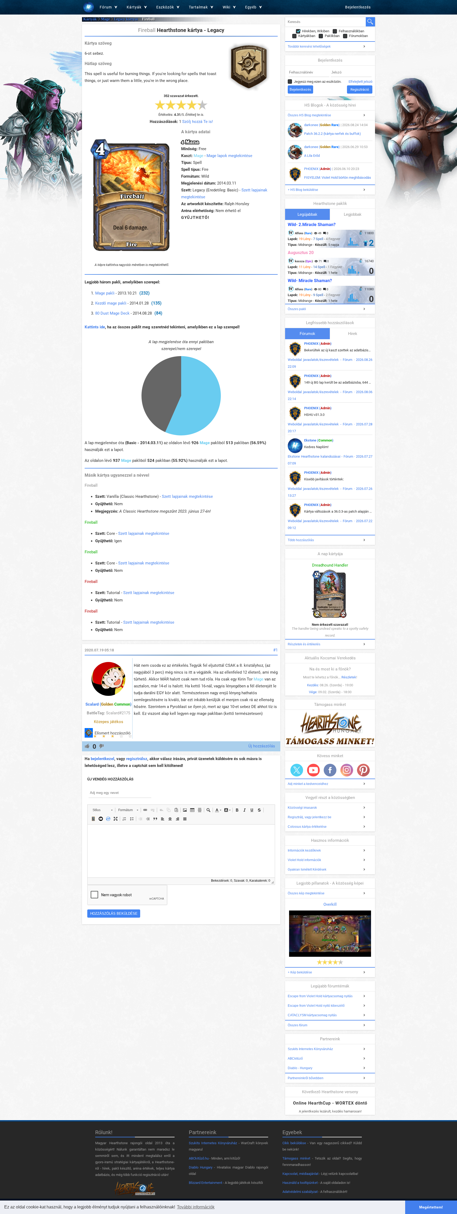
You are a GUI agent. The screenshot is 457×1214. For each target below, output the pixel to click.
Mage (105, 19)
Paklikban (332, 36)
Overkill (330, 904)
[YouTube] (313, 770)
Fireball (91, 485)
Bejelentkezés (358, 7)
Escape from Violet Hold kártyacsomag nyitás (320, 996)
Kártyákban (306, 36)
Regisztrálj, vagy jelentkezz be (309, 817)
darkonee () (322, 125)
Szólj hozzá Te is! (197, 121)
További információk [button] (195, 1207)
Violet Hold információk (304, 860)
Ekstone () (318, 440)
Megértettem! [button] (431, 1207)
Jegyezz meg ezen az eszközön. (317, 82)
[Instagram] (346, 770)
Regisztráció (359, 89)
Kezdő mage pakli (110, 303)
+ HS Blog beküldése (303, 190)
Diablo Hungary (200, 1167)
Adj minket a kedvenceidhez (308, 784)
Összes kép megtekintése (306, 893)
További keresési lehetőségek (309, 46)
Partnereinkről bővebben (305, 1078)
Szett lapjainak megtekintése (187, 496)
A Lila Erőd (312, 156)
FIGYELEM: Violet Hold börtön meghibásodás (337, 178)
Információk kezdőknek (304, 850)
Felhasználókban (351, 31)
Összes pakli (297, 309)
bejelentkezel (102, 758)
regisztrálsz (136, 758)
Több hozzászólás (301, 540)
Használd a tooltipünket (300, 1183)
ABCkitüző (295, 1058)
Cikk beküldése (294, 1143)
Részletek (348, 677)
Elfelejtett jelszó (360, 82)
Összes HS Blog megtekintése (309, 115)
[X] (296, 770)
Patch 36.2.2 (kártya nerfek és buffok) (332, 134)
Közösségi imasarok (302, 808)
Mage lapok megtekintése (229, 155)
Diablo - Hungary (300, 1068)
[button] (102, 810)
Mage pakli (105, 293)
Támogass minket (296, 1158)
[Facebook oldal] (330, 770)
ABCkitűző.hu (199, 1158)
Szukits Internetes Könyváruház (310, 1049)
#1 (275, 650)
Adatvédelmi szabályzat (300, 1192)
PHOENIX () (317, 169)
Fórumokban (358, 36)
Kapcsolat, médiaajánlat (300, 1174)
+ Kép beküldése (300, 972)
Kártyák (90, 19)
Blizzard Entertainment (205, 1183)
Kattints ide (95, 327)
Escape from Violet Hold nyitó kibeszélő (316, 1006)
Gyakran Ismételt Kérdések (307, 869)
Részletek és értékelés (304, 644)
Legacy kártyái (126, 19)
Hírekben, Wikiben (315, 31)
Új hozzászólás (261, 746)
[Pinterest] (363, 770)
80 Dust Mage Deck (112, 313)
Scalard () (108, 704)
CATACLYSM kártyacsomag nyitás (312, 1015)
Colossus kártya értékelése (307, 827)
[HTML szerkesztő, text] (181, 851)
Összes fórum (297, 1025)
